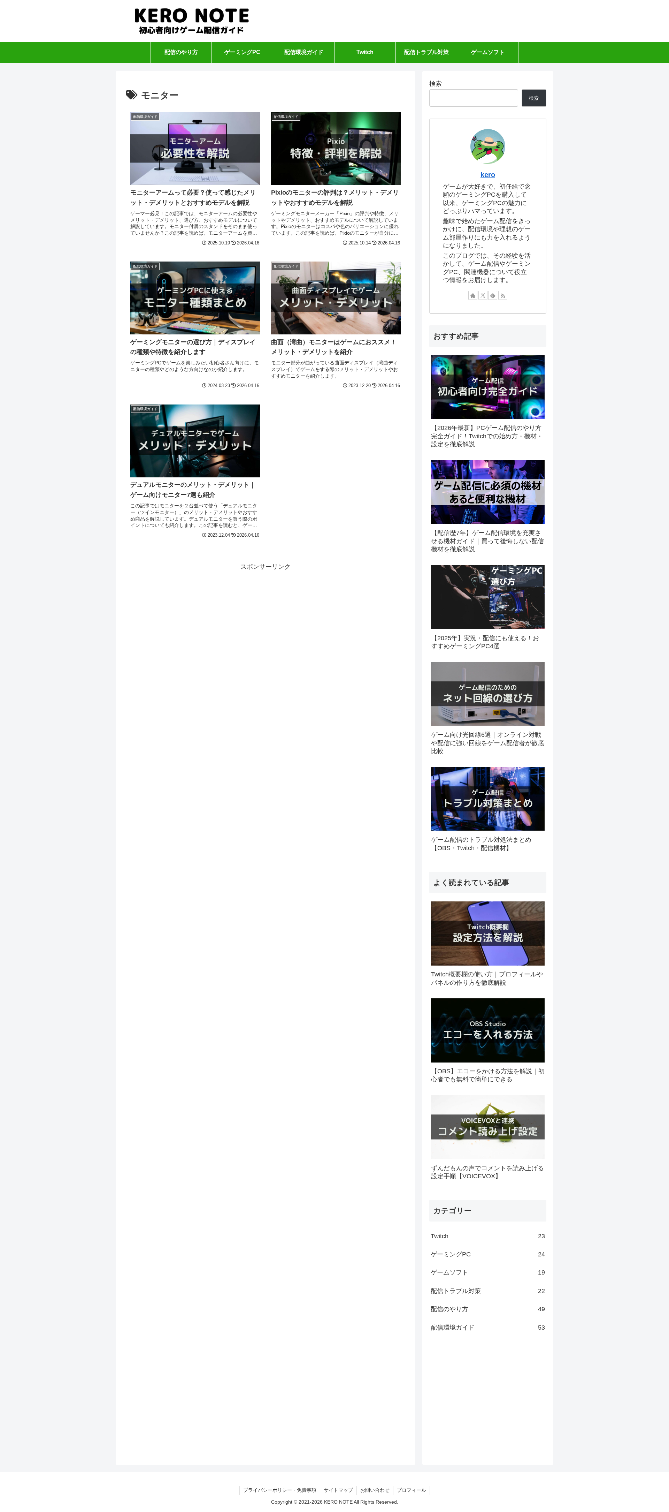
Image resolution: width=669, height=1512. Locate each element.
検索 (435, 83)
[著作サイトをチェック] (472, 295)
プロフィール (411, 1490)
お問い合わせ (375, 1490)
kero (487, 175)
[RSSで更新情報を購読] (502, 295)
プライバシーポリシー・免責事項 (279, 1490)
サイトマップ (338, 1490)
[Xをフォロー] (482, 295)
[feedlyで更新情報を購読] (492, 295)
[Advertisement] (265, 621)
